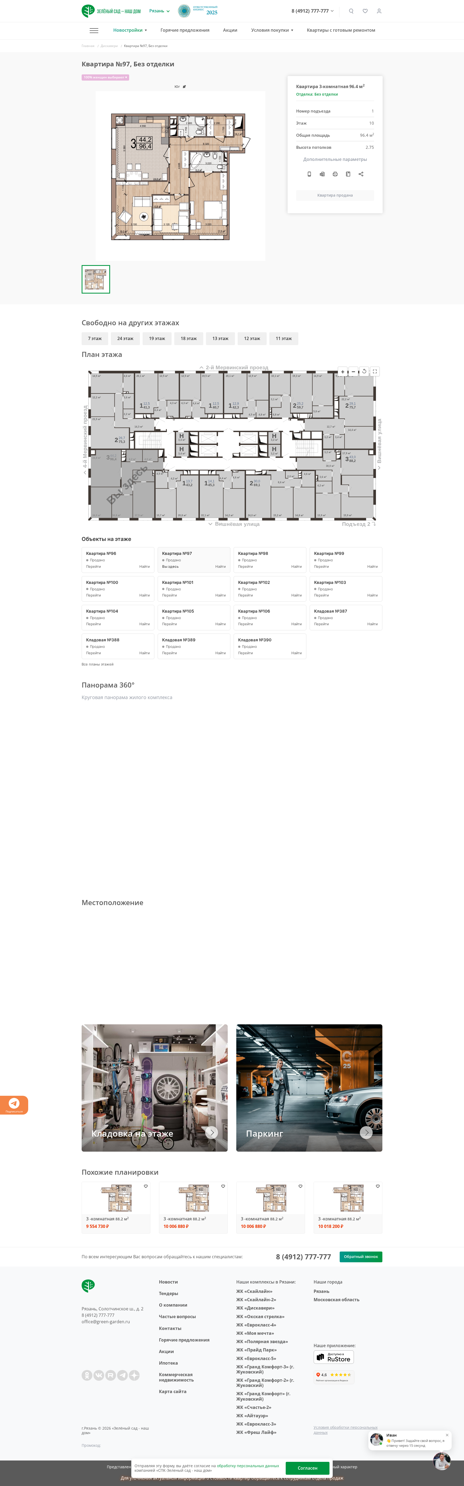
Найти (144, 567)
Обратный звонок (361, 1256)
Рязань (321, 1291)
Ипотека (168, 1363)
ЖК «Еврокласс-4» (256, 1325)
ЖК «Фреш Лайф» (256, 1432)
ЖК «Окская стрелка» (260, 1316)
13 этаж (220, 338)
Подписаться (14, 1111)
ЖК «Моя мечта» (255, 1333)
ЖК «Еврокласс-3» (256, 1424)
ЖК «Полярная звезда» (262, 1341)
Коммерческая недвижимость (176, 1377)
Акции (230, 30)
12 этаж (252, 338)
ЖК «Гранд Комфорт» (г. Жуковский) (263, 1396)
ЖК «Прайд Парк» (256, 1350)
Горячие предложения (185, 30)
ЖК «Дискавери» (255, 1308)
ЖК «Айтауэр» (252, 1416)
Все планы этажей (98, 664)
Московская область (337, 1300)
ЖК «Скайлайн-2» (256, 1300)
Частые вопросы (177, 1316)
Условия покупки (270, 30)
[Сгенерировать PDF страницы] (322, 174)
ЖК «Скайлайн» (254, 1291)
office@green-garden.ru (106, 1322)
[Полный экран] (375, 371)
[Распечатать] (335, 174)
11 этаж (284, 338)
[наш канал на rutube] (110, 1375)
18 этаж (189, 338)
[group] (180, 176)
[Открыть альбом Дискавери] (348, 174)
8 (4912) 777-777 (310, 11)
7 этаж (95, 338)
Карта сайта (173, 1391)
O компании (173, 1305)
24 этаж (125, 338)
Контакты (170, 1328)
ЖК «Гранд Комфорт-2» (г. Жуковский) (265, 1382)
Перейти (93, 567)
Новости (168, 1282)
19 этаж (157, 338)
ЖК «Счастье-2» (253, 1407)
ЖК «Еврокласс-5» (256, 1358)
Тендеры (168, 1293)
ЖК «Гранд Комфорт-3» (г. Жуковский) (265, 1369)
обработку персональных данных (248, 1465)
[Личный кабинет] (379, 11)
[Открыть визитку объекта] (309, 174)
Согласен (307, 1468)
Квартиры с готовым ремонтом (341, 30)
